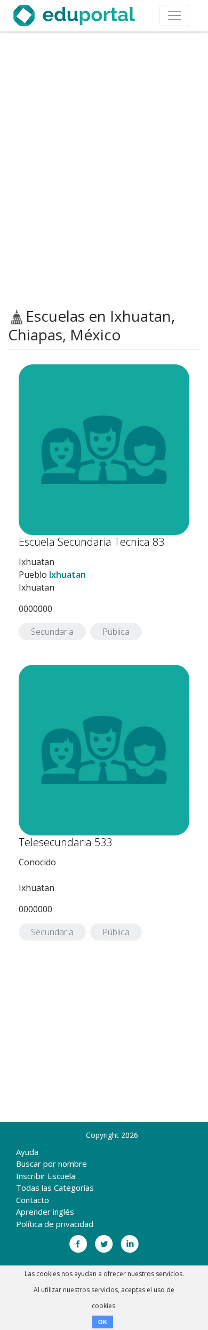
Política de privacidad (54, 1223)
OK (102, 1322)
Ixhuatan (67, 574)
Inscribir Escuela (45, 1175)
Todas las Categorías (55, 1187)
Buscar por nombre (51, 1163)
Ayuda (27, 1151)
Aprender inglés (45, 1211)
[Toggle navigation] (174, 15)
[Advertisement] (104, 170)
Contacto (32, 1199)
